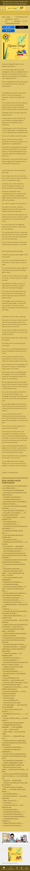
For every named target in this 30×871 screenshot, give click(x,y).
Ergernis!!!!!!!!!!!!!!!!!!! (9, 695)
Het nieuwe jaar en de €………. (12, 539)
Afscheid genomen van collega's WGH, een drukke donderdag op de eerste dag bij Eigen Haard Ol (14, 743)
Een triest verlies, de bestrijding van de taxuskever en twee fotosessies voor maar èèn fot (14, 756)
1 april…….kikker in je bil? (11, 729)
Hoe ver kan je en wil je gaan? (12, 702)
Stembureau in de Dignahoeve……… (14, 582)
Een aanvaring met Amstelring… (12, 825)
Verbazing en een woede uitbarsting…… (14, 816)
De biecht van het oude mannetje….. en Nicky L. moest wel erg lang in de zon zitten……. (14, 589)
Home (3, 17)
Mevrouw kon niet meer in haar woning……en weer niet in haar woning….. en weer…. (15, 769)
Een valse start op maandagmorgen (13, 490)
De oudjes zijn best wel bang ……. (13, 499)
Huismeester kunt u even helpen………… (15, 548)
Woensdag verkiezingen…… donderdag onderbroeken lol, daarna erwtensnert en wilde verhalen (14, 649)
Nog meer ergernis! (8, 698)
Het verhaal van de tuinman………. (13, 597)
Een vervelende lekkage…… (11, 793)
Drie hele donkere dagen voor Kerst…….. (15, 644)
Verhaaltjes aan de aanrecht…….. (13, 657)
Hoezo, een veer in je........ (11, 800)
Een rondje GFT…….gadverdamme (13, 546)
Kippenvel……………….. (10, 609)
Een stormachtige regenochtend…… (13, 814)
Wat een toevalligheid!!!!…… (11, 660)
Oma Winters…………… (10, 802)
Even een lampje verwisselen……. (13, 551)
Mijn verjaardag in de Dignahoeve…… (14, 760)
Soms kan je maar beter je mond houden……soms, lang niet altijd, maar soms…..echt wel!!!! (13, 573)
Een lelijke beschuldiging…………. (13, 671)
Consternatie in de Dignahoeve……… (14, 747)
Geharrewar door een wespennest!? (13, 722)
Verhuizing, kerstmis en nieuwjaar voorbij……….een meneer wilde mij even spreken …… (13, 789)
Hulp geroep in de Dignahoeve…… (13, 497)
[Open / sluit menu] (1, 8)
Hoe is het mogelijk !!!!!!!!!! (11, 700)
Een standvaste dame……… (11, 524)
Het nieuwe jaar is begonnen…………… (14, 811)
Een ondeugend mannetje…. (11, 584)
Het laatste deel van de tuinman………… (15, 602)
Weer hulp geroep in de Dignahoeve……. (15, 510)
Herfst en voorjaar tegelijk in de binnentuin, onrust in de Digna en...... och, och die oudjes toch (15, 776)
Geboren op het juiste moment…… (13, 823)
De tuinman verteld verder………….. (13, 600)
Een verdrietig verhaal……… (11, 521)
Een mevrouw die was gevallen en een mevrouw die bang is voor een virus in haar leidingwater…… (14, 555)
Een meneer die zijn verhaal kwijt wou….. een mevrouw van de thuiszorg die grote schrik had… (14, 640)
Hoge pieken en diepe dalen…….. (13, 568)
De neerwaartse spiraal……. (11, 809)
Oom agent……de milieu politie (12, 780)
